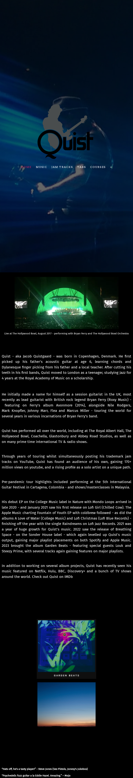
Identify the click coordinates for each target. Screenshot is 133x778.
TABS (81, 166)
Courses (98, 166)
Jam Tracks (62, 166)
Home (26, 166)
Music (41, 166)
